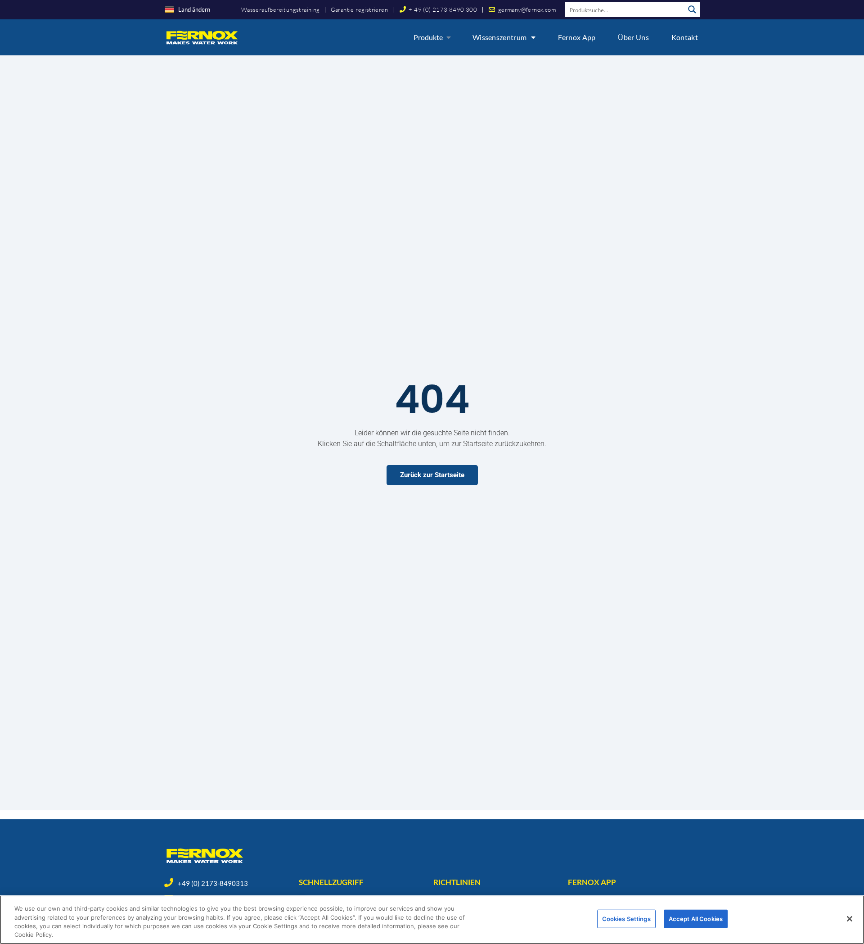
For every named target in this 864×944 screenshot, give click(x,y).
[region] (432, 919)
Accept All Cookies (696, 918)
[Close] (850, 919)
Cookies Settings (626, 918)
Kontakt (684, 37)
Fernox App (576, 37)
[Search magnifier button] (692, 9)
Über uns (633, 37)
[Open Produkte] (448, 37)
